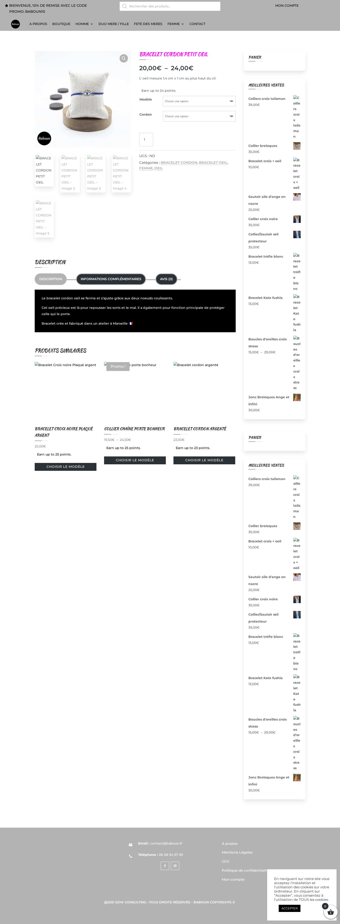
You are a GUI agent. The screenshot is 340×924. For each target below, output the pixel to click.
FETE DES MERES (148, 24)
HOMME (82, 24)
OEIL (158, 168)
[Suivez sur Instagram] (175, 866)
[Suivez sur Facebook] (165, 866)
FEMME (173, 24)
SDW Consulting (130, 902)
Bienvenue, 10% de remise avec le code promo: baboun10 (48, 8)
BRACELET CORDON (179, 162)
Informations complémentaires (111, 279)
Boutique (61, 24)
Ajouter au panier (178, 139)
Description (50, 279)
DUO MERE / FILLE (114, 24)
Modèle (145, 99)
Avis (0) (166, 279)
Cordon (145, 114)
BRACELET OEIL (213, 162)
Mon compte (287, 6)
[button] (124, 58)
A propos (38, 24)
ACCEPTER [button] (289, 908)
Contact (197, 24)
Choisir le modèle (65, 467)
